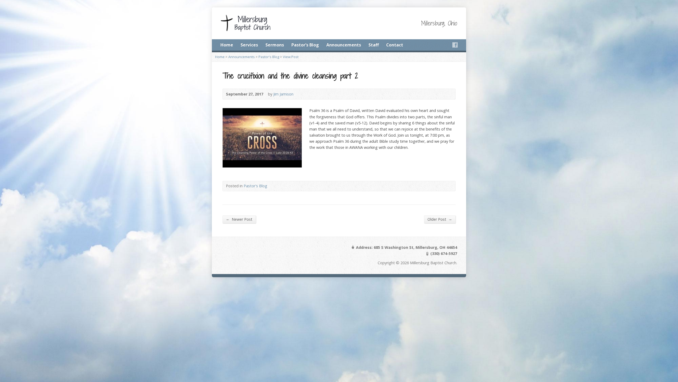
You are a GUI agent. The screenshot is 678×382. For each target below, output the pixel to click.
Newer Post (239, 219)
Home (226, 45)
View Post (290, 56)
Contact (394, 45)
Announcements (343, 45)
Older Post (439, 219)
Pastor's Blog (268, 56)
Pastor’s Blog (305, 45)
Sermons (274, 45)
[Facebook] (455, 44)
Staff (373, 45)
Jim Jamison (283, 94)
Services (249, 45)
